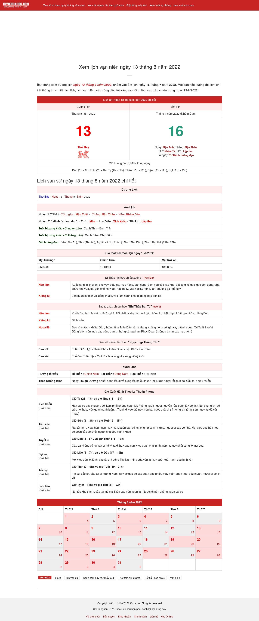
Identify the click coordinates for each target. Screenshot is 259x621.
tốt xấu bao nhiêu (155, 578)
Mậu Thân (108, 214)
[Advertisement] (105, 35)
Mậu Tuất (82, 214)
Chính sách (140, 616)
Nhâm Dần (133, 214)
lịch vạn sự (72, 578)
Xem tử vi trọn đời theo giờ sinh (106, 5)
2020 (58, 578)
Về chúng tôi (93, 616)
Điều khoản (124, 616)
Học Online (167, 616)
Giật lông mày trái (137, 5)
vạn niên (175, 578)
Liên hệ (154, 616)
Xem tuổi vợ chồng (160, 5)
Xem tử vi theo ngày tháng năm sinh (64, 5)
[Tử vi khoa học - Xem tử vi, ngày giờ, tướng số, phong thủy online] (20, 5)
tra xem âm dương (130, 578)
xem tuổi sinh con (184, 5)
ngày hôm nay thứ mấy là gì (99, 578)
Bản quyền (109, 616)
